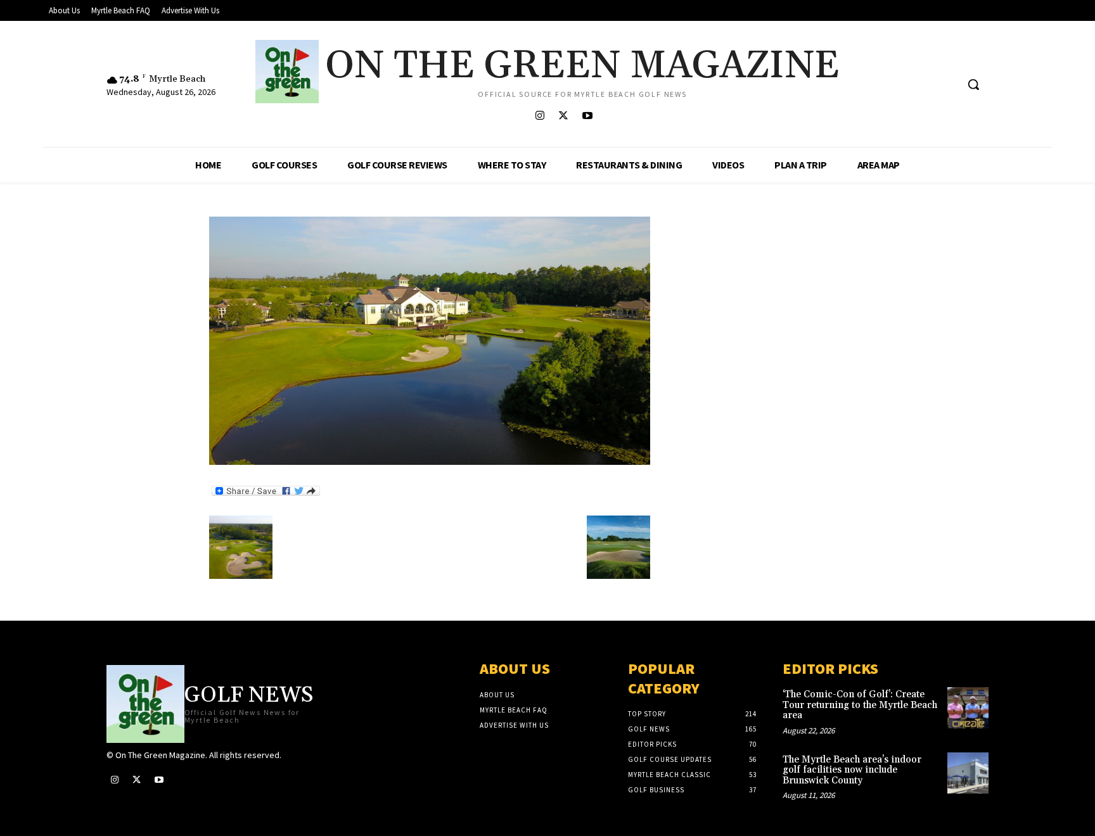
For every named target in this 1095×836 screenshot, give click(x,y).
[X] (563, 116)
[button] (973, 84)
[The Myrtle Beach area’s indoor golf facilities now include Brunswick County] (968, 773)
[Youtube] (587, 116)
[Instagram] (540, 116)
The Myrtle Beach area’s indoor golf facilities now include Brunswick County (852, 770)
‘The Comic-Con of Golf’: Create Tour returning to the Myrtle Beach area (860, 704)
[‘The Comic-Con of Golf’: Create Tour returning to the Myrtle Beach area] (968, 707)
